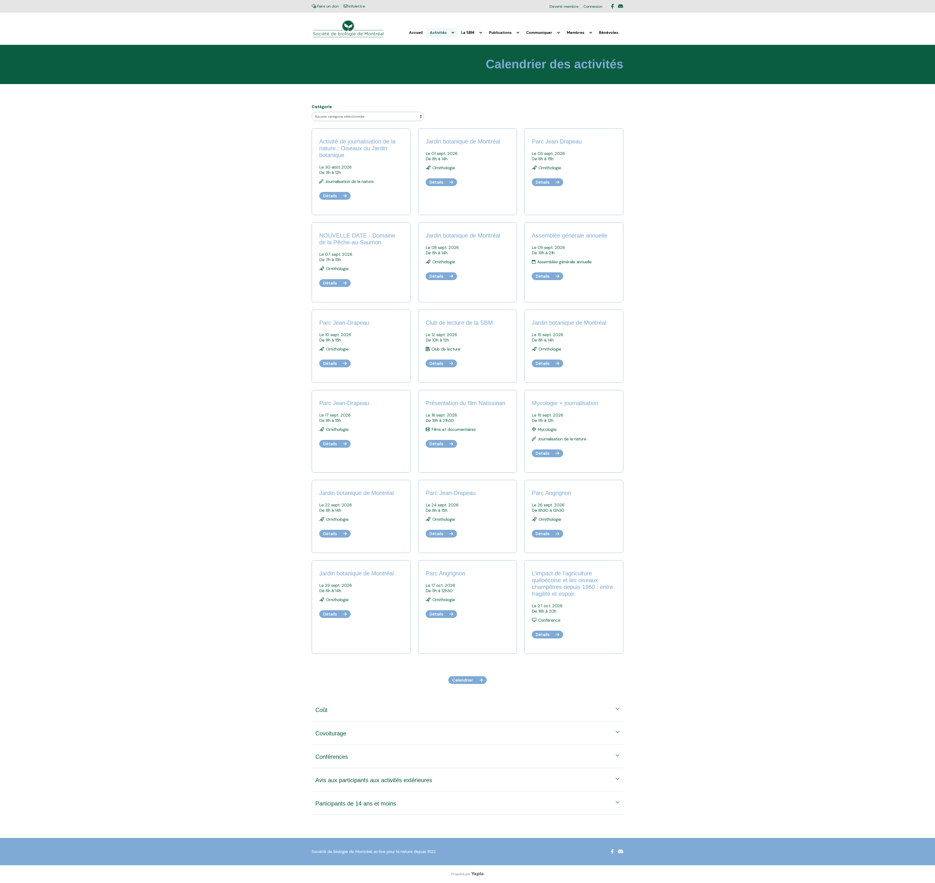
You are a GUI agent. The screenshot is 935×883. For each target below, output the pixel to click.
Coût (321, 710)
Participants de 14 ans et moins (355, 803)
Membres (575, 32)
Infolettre (356, 6)
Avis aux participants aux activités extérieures (373, 780)
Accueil (416, 32)
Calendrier (462, 680)
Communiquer (539, 32)
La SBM (467, 32)
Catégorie (322, 106)
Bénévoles (608, 32)
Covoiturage (330, 733)
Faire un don (327, 6)
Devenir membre (564, 6)
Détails (330, 196)
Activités (438, 32)
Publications (500, 32)
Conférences (331, 756)
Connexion (592, 6)
